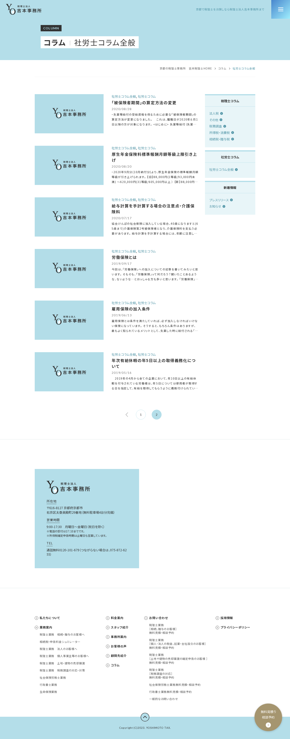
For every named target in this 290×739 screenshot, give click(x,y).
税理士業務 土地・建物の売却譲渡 (62, 663)
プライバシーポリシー (235, 627)
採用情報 (227, 618)
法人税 (214, 113)
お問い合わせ (158, 618)
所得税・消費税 (219, 132)
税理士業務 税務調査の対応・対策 (62, 670)
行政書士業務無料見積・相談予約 (170, 692)
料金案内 (117, 618)
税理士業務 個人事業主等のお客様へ (64, 656)
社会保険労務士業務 (53, 678)
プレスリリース (219, 200)
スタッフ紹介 (119, 627)
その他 (213, 119)
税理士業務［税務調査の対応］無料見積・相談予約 (161, 673)
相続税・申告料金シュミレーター (60, 642)
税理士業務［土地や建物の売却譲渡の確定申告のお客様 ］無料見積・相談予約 (178, 658)
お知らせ (215, 206)
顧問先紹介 (119, 656)
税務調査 (215, 126)
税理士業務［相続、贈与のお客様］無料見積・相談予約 (163, 629)
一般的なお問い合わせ (163, 699)
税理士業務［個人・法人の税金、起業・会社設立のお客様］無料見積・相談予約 (177, 644)
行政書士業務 (48, 685)
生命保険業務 (48, 692)
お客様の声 (119, 646)
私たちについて (50, 618)
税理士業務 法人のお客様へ (58, 649)
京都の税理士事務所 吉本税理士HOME (186, 68)
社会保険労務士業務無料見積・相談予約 (174, 685)
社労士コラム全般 (221, 169)
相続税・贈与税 (219, 139)
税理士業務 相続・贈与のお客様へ (62, 634)
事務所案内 (119, 637)
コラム (55, 42)
